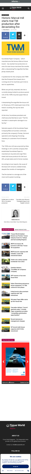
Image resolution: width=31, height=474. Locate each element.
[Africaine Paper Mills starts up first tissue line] (6, 301)
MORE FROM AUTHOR (20, 229)
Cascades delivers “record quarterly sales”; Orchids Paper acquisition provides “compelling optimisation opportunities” (19, 311)
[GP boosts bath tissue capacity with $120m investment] (6, 329)
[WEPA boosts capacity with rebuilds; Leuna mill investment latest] (6, 253)
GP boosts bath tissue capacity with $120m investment (18, 329)
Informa (15, 1)
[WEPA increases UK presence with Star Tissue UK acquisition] (6, 246)
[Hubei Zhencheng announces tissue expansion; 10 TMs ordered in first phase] (6, 285)
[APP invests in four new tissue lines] (6, 277)
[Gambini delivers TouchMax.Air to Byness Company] (6, 269)
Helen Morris (6, 29)
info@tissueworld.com (19, 444)
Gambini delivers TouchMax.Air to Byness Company (18, 269)
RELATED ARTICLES (8, 229)
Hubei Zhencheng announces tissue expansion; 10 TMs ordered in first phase (20, 285)
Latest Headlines (5, 15)
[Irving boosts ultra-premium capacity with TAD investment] (6, 293)
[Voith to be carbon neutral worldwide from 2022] (6, 261)
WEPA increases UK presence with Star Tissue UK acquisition (19, 245)
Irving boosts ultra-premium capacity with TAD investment (19, 293)
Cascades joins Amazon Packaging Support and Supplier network (22, 201)
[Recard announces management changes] (6, 321)
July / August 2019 (5, 331)
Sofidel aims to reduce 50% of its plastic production (8, 201)
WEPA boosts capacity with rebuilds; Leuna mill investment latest (19, 253)
